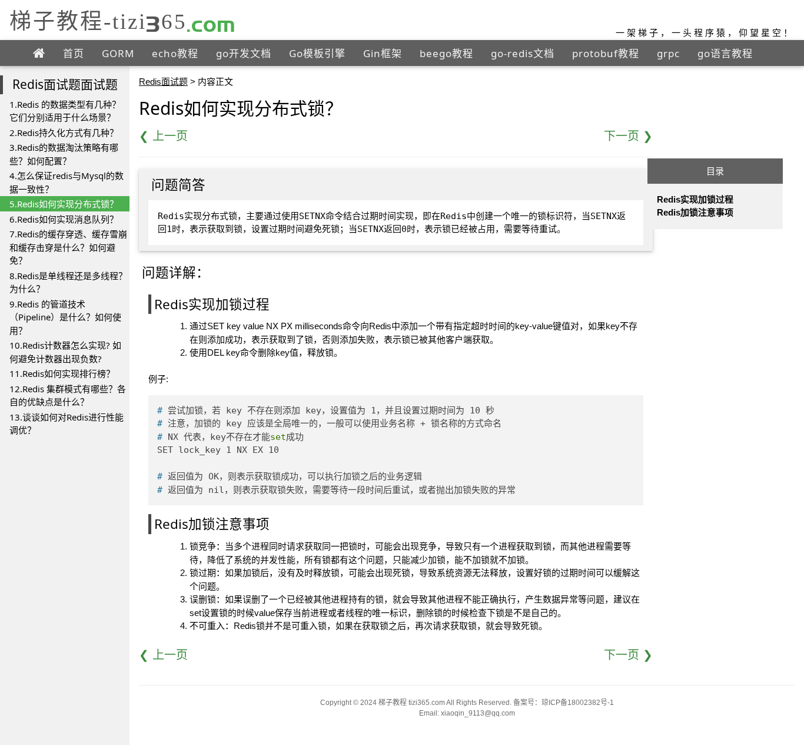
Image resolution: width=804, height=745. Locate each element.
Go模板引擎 (317, 53)
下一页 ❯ (628, 136)
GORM (118, 53)
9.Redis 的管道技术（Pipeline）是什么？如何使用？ (65, 317)
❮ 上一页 (163, 136)
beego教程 (446, 53)
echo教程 (175, 53)
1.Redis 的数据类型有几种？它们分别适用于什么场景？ (65, 111)
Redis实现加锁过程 (695, 199)
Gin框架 (382, 53)
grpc (668, 53)
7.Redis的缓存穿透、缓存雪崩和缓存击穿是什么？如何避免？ (68, 247)
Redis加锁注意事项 (695, 212)
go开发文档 (243, 53)
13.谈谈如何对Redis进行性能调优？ (66, 423)
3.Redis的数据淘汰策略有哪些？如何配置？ (63, 154)
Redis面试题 (163, 82)
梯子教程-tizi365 (122, 21)
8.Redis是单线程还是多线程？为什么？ (68, 282)
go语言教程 (725, 53)
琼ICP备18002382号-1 (577, 702)
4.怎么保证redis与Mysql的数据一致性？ (66, 182)
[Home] (39, 53)
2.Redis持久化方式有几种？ (63, 132)
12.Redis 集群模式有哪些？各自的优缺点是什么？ (67, 395)
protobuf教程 (605, 53)
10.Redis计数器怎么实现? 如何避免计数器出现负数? (65, 352)
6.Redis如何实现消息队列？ (63, 219)
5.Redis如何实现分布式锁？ (63, 204)
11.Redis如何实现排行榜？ (62, 373)
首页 (73, 53)
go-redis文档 (522, 53)
